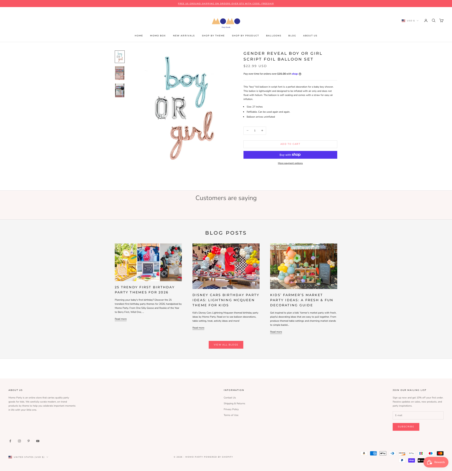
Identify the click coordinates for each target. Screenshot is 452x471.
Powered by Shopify (218, 457)
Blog (292, 35)
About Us (310, 35)
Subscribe (406, 426)
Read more (121, 319)
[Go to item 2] (120, 73)
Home (139, 35)
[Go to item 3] (120, 90)
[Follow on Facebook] (10, 441)
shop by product (245, 35)
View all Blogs (226, 344)
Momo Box (158, 35)
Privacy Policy (231, 409)
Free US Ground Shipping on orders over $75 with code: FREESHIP (226, 3)
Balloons (273, 35)
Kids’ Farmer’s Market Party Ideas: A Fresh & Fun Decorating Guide (301, 300)
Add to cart (290, 143)
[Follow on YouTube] (38, 441)
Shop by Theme (213, 35)
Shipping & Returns (234, 403)
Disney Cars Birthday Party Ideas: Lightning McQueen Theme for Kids (225, 300)
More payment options (290, 163)
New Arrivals (184, 35)
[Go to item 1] (120, 56)
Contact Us (230, 397)
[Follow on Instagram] (19, 441)
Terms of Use (231, 415)
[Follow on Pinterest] (28, 441)
